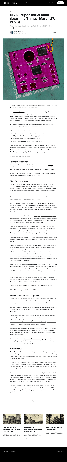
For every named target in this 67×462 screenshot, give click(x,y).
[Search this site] (50, 3)
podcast (50, 165)
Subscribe (60, 3)
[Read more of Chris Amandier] (12, 32)
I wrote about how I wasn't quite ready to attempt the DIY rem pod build (35, 105)
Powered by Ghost (60, 451)
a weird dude (19, 334)
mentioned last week (18, 112)
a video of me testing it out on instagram (25, 285)
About (25, 451)
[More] (37, 3)
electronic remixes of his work (32, 339)
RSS (48, 451)
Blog (27, 3)
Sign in (53, 3)
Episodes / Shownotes (37, 451)
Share (54, 32)
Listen (29, 451)
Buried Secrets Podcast (7, 451)
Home (22, 3)
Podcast (33, 3)
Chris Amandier (18, 31)
